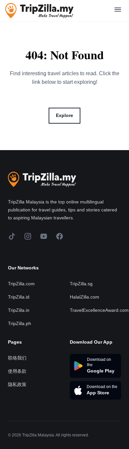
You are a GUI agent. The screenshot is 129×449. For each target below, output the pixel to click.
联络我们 (17, 358)
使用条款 (17, 371)
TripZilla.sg (81, 283)
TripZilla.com (21, 283)
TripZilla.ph (19, 323)
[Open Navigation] (118, 11)
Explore (64, 115)
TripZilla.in (18, 310)
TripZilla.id (18, 297)
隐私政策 (17, 384)
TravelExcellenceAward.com (99, 310)
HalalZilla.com (84, 297)
